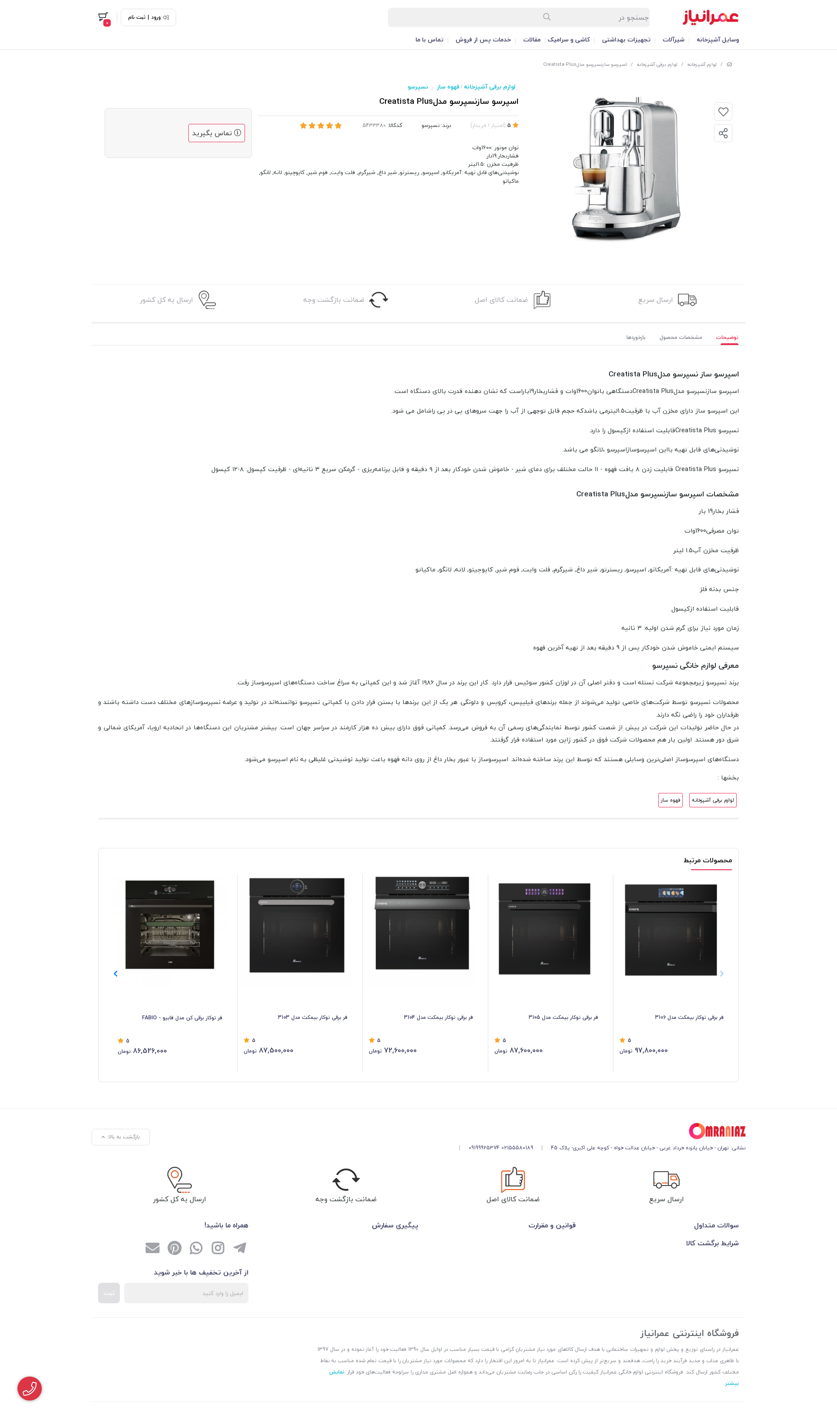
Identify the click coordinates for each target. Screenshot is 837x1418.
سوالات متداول (716, 1225)
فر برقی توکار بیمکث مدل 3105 (563, 1017)
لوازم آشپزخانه (702, 64)
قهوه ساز (448, 86)
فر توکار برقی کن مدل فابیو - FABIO (182, 1017)
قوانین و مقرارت (552, 1225)
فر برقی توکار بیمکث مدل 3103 (312, 1017)
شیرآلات (673, 39)
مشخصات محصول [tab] (681, 337)
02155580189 (517, 1147)
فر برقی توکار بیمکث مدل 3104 (438, 1017)
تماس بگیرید (213, 133)
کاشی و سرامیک (569, 39)
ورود (156, 17)
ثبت (109, 1293)
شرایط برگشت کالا (712, 1243)
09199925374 (484, 1147)
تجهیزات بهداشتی (626, 39)
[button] (115, 973)
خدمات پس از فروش (483, 39)
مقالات (532, 39)
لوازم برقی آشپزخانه (657, 64)
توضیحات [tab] (727, 337)
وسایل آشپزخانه (718, 39)
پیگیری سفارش (395, 1225)
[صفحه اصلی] (729, 64)
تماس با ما (429, 39)
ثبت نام (137, 17)
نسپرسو (418, 86)
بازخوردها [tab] (636, 337)
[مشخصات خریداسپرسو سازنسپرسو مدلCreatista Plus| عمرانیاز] (599, 1131)
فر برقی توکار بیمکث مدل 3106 (689, 1017)
